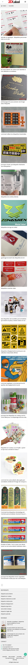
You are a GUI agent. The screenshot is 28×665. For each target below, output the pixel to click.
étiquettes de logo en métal (9, 227)
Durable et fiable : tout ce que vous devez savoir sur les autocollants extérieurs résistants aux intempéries (13, 546)
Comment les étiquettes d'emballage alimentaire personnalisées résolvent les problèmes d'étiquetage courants (13, 514)
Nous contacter (20, 658)
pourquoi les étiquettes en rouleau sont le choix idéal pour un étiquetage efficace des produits (13, 417)
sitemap (15, 659)
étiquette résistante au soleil (8, 599)
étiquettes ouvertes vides (8, 288)
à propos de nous (9, 658)
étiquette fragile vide (6, 611)
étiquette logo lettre (6, 606)
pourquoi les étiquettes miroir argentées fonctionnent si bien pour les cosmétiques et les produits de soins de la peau (14, 578)
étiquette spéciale (5, 614)
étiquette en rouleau (6, 596)
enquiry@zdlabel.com (8, 647)
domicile (4, 656)
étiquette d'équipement (7, 604)
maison (4, 6)
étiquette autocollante (7, 594)
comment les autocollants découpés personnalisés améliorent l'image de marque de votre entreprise (14, 481)
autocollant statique (6, 609)
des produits (12, 656)
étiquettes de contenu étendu (9, 197)
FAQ (24, 656)
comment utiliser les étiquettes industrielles (13, 134)
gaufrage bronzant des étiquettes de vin (13, 258)
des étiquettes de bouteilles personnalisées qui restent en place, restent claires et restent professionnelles (13, 320)
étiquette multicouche (6, 601)
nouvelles (11, 6)
